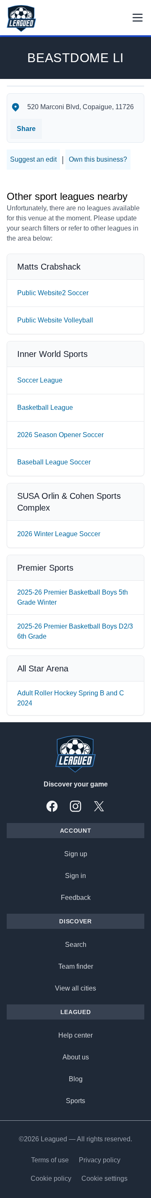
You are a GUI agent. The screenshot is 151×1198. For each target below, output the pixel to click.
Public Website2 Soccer (53, 292)
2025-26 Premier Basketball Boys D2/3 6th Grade (75, 631)
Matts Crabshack (49, 266)
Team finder (75, 966)
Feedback (76, 897)
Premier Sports (45, 567)
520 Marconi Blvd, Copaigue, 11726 (80, 106)
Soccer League (39, 380)
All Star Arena (42, 668)
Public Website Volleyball (55, 320)
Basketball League (45, 407)
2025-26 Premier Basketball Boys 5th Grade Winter (72, 597)
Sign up (75, 853)
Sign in (75, 875)
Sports (75, 1100)
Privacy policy (99, 1160)
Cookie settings (104, 1178)
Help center (75, 1035)
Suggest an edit (33, 159)
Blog (76, 1079)
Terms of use (50, 1160)
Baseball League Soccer (54, 462)
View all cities (75, 988)
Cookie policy (51, 1178)
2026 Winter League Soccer (58, 533)
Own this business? (98, 159)
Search (75, 944)
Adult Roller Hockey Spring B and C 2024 (70, 698)
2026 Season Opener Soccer (60, 434)
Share (26, 128)
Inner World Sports (52, 354)
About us (75, 1057)
